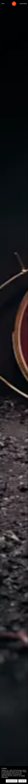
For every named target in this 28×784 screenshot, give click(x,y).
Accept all (22, 781)
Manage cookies (11, 781)
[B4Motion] (14, 3)
